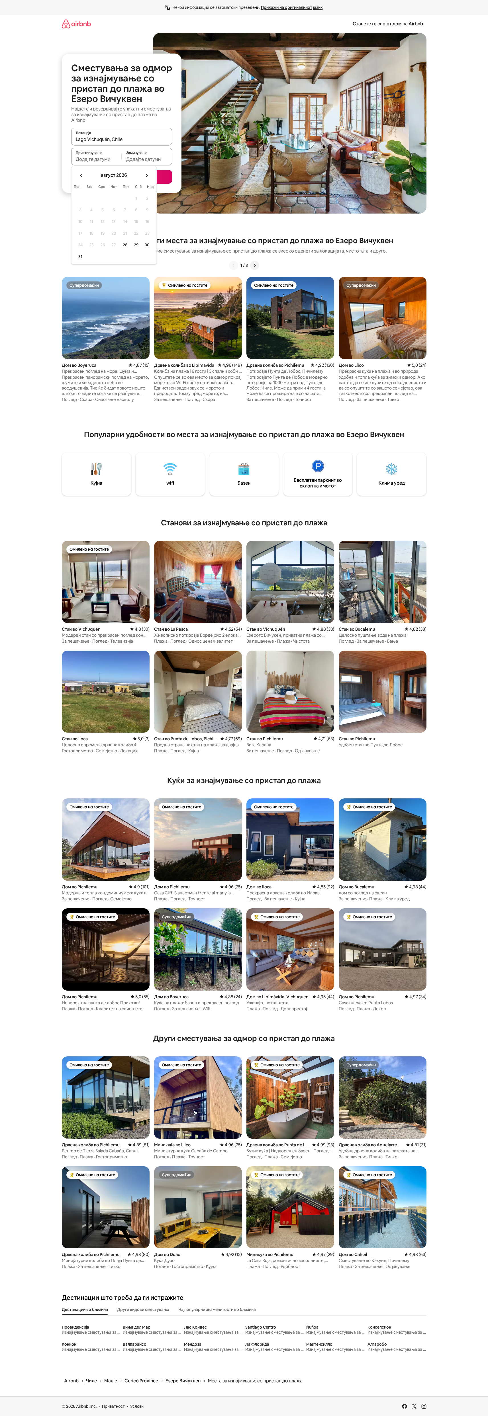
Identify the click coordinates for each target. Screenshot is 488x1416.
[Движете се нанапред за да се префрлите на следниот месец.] (146, 175)
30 (147, 244)
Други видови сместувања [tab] (143, 1309)
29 (136, 244)
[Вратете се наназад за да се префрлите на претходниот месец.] (81, 175)
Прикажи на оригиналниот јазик (292, 7)
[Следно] (254, 265)
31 (80, 256)
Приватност (113, 1406)
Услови (137, 1406)
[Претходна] (233, 265)
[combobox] (122, 139)
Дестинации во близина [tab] (85, 1309)
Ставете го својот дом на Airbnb (388, 24)
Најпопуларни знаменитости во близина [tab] (217, 1309)
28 (125, 244)
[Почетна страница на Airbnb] (76, 24)
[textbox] (96, 159)
